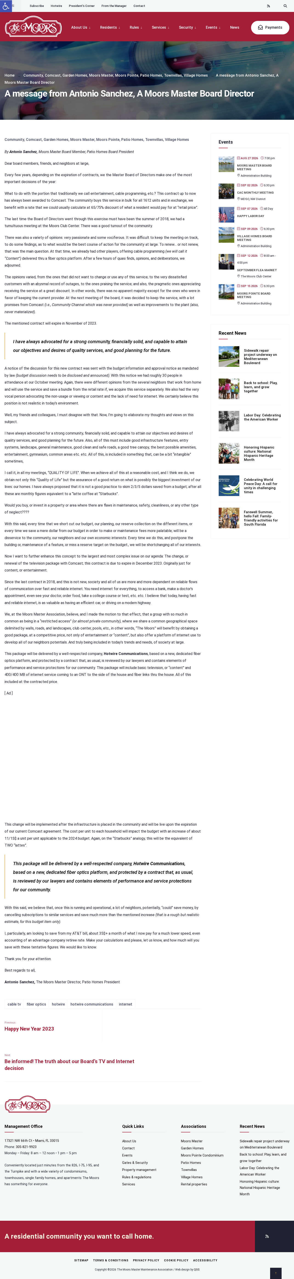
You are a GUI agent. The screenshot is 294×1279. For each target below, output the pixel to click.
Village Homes (196, 75)
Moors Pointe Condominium (202, 1155)
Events (211, 27)
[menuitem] (83, 27)
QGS (196, 1269)
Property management (139, 1170)
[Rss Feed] (269, 6)
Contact (139, 6)
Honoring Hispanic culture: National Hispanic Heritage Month (259, 453)
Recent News (232, 333)
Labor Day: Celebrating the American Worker (262, 417)
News (234, 27)
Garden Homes (74, 75)
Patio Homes (151, 75)
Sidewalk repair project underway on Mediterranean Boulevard (260, 356)
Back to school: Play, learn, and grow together (260, 387)
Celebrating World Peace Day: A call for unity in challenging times (260, 486)
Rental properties (194, 1184)
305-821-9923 (26, 1147)
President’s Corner (82, 6)
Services (159, 27)
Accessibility (205, 1260)
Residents (108, 27)
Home (9, 75)
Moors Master (101, 75)
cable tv (14, 1004)
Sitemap (81, 1260)
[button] (6, 6)
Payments (273, 27)
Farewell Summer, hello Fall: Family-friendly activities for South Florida (261, 518)
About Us (79, 27)
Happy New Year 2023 (29, 1026)
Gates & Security (135, 1163)
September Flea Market (257, 270)
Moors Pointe (126, 75)
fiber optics (36, 1004)
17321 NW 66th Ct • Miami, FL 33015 (32, 1141)
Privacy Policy (146, 1260)
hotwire (58, 1004)
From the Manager (114, 6)
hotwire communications (92, 1004)
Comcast (53, 75)
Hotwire (56, 6)
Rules (134, 27)
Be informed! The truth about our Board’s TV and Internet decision (69, 1062)
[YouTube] (277, 6)
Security (186, 27)
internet (125, 1004)
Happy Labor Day (250, 216)
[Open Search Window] (285, 6)
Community (33, 75)
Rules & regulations (136, 1177)
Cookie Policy (176, 1260)
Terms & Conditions (110, 1260)
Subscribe (37, 6)
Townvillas (173, 75)
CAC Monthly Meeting (255, 192)
